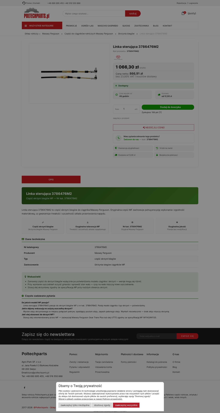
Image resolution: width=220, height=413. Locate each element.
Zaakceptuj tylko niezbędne (75, 405)
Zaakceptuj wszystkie (126, 405)
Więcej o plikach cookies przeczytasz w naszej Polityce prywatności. (90, 399)
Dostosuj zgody (102, 405)
